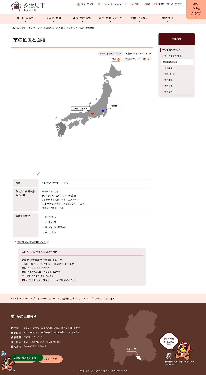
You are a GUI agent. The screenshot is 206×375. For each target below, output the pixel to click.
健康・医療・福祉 (82, 18)
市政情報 (167, 18)
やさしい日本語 (143, 4)
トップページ (33, 28)
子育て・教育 (53, 18)
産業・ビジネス (139, 18)
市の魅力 (169, 92)
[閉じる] (3, 353)
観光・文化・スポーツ (111, 18)
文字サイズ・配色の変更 (170, 4)
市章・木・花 (169, 74)
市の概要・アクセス (65, 28)
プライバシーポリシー (44, 298)
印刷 (114, 59)
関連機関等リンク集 (70, 298)
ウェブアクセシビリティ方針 (100, 298)
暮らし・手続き (25, 18)
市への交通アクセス (173, 56)
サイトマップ (87, 4)
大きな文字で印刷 (135, 59)
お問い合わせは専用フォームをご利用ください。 (51, 280)
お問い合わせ (50, 359)
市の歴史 (169, 68)
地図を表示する (31, 242)
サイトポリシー (20, 298)
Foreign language (111, 4)
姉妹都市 (169, 86)
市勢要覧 (169, 80)
